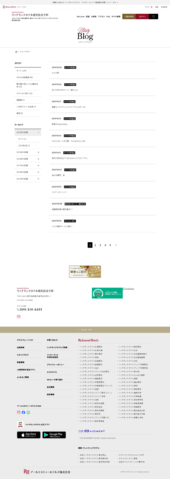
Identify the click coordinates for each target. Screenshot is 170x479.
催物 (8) (19, 113)
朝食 (156, 7)
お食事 (94, 16)
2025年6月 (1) (24, 145)
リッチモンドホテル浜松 (128, 361)
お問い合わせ (52, 340)
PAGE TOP (86, 330)
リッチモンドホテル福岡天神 (130, 393)
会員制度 (164, 7)
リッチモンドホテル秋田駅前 (91, 361)
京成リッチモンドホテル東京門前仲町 (95, 462)
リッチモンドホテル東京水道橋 (92, 403)
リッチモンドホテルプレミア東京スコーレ (96, 393)
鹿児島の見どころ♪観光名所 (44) (27, 85)
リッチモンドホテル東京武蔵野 (92, 410)
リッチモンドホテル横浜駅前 (130, 347)
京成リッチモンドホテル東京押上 (93, 455)
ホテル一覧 (148, 7)
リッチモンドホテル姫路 (128, 378)
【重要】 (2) (20, 100)
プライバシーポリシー (55, 364)
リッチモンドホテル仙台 (89, 368)
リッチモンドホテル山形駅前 (91, 375)
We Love (80, 16)
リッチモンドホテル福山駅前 (130, 382)
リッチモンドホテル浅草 (89, 400)
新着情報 (20, 362)
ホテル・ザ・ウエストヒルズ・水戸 (131, 455)
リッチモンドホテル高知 (128, 386)
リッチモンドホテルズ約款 (57, 347)
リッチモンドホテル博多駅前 (130, 389)
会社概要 (50, 387)
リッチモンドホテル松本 (128, 350)
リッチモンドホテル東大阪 (129, 371)
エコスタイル (52, 372)
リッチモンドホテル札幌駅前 (91, 347)
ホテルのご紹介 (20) (24, 93)
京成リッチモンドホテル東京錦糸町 (94, 458)
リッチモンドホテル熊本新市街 (131, 400)
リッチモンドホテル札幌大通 (91, 350)
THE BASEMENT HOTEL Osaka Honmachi (98, 438)
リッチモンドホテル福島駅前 (91, 378)
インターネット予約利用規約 (52, 356)
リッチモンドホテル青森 (89, 357)
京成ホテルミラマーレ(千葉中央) (132, 462)
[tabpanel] (85, 272)
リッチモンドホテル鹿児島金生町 (132, 410)
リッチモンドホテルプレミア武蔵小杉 (94, 417)
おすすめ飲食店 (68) (24, 77)
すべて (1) (22, 139)
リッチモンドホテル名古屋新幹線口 (133, 354)
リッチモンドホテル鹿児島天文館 (132, 414)
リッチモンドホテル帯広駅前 (91, 354)
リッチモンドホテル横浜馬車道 (92, 421)
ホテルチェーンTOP (25, 340)
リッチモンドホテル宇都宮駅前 (92, 382)
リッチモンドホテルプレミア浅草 (92, 396)
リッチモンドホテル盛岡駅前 (91, 364)
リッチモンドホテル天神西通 (130, 396)
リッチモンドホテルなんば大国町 (132, 375)
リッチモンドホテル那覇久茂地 (131, 417)
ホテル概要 (115, 16)
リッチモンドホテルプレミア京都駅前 (133, 364)
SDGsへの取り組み (55, 379)
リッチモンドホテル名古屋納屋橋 (132, 357)
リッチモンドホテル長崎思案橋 (131, 403)
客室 (88, 16)
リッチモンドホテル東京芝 (90, 414)
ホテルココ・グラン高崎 (128, 458)
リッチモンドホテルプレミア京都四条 (133, 368)
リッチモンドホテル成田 (89, 389)
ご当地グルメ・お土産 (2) (26, 106)
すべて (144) (21, 70)
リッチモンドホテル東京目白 (91, 407)
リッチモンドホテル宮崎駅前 (130, 407)
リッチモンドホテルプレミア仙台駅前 (94, 371)
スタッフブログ (23, 355)
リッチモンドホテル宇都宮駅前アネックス (96, 386)
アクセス (101, 16)
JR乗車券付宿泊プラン (26, 369)
